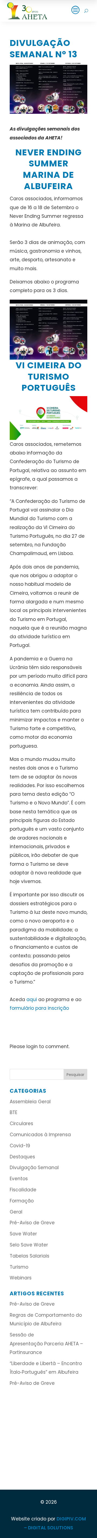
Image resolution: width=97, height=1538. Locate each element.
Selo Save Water (29, 1245)
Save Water (23, 1234)
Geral (16, 1212)
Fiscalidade (23, 1189)
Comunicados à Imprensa (40, 1134)
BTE (13, 1112)
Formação (22, 1201)
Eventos (19, 1178)
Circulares (21, 1123)
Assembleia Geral (30, 1101)
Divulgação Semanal (34, 1167)
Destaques (22, 1157)
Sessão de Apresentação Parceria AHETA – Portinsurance (46, 1344)
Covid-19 (20, 1145)
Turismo (19, 1267)
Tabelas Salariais (29, 1256)
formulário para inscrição (39, 1008)
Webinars (21, 1278)
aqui (31, 999)
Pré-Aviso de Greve (32, 1222)
